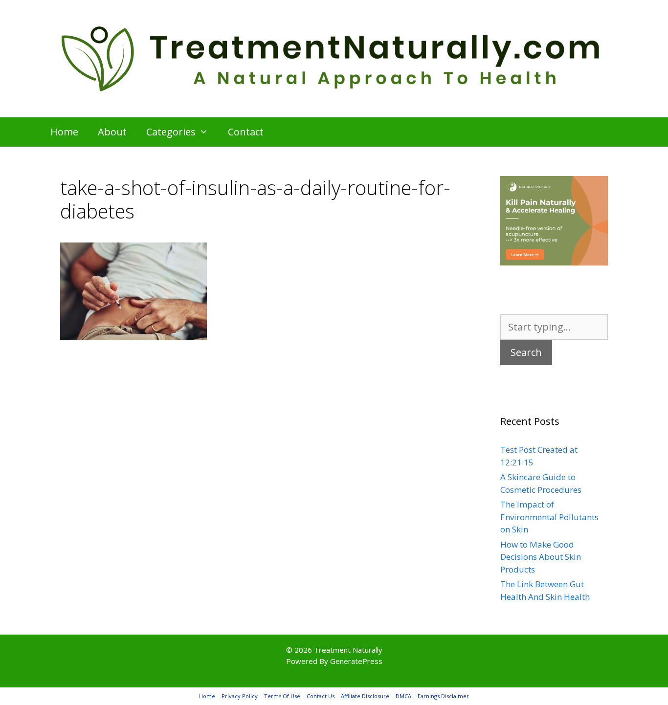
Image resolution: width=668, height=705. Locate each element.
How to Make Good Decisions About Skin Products (540, 557)
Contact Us (320, 696)
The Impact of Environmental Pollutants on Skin (549, 517)
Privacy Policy (240, 696)
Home (64, 131)
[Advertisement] (255, 427)
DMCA (403, 696)
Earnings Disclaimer (443, 696)
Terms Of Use (282, 696)
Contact (246, 131)
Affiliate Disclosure (365, 696)
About (112, 131)
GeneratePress (356, 661)
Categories (171, 131)
